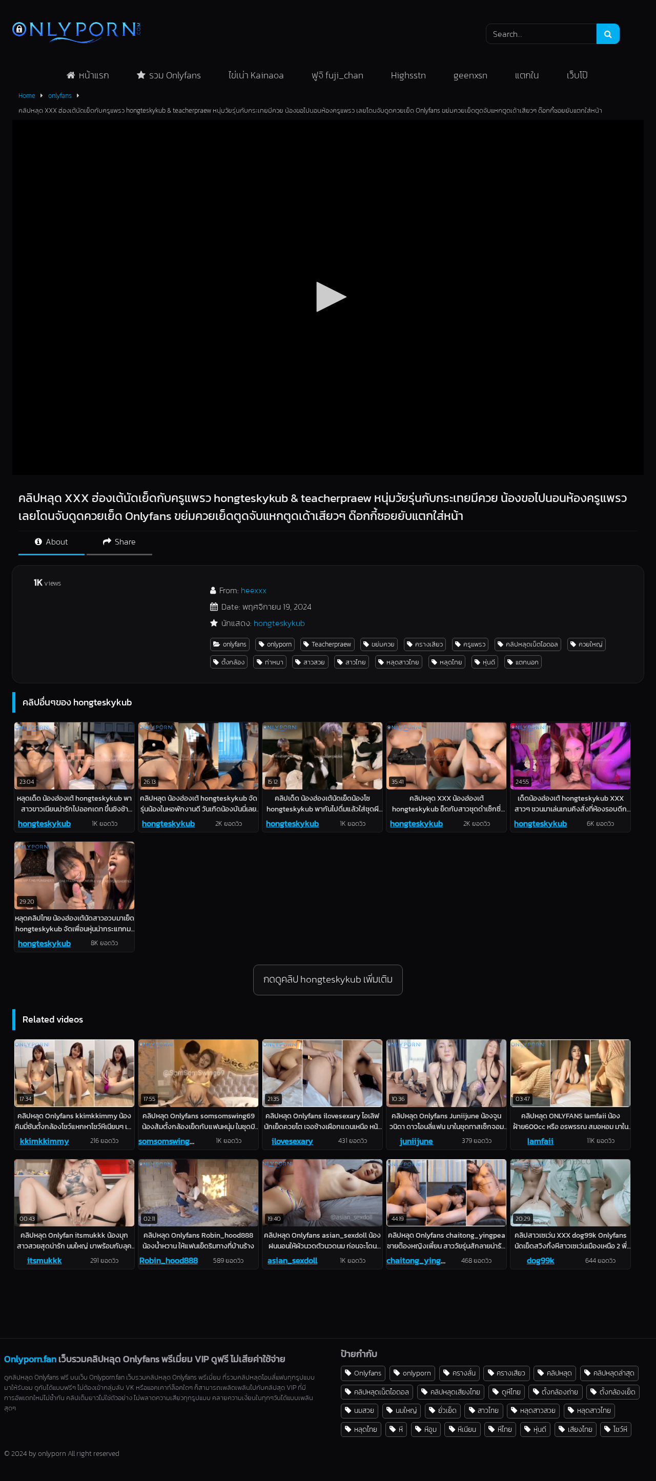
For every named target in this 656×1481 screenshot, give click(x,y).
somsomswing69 (168, 1141)
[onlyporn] (76, 33)
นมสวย (364, 1410)
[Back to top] (624, 1451)
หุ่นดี (489, 662)
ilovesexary (292, 1141)
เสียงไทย (580, 1429)
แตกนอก (527, 662)
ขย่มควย (383, 644)
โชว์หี (620, 1429)
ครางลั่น (464, 1373)
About (56, 541)
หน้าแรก (94, 75)
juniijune (416, 1141)
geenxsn (470, 75)
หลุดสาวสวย (538, 1410)
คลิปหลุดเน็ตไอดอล (532, 644)
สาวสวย (314, 662)
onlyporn (279, 644)
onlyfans (60, 95)
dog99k (541, 1260)
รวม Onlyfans (175, 75)
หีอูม (430, 1429)
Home (26, 95)
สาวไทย (355, 662)
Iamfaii (540, 1141)
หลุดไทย (451, 662)
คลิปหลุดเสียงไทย (455, 1391)
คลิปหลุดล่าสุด (613, 1373)
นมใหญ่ (406, 1410)
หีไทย (505, 1429)
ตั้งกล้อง (232, 662)
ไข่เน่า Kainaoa (256, 75)
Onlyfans (367, 1373)
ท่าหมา (274, 662)
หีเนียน (467, 1429)
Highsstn (408, 75)
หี (401, 1429)
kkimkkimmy (44, 1141)
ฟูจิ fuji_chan (337, 75)
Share (124, 541)
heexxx (253, 590)
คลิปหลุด (559, 1373)
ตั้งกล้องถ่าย (560, 1391)
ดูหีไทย (511, 1391)
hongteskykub (279, 623)
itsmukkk (44, 1260)
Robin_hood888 (168, 1260)
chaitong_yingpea (420, 1260)
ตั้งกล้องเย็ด (618, 1391)
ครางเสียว (429, 644)
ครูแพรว (474, 644)
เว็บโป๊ (577, 75)
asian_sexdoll (292, 1260)
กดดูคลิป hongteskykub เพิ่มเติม (328, 979)
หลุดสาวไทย (402, 662)
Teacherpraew (331, 644)
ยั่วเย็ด (447, 1410)
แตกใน (527, 75)
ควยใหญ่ (591, 644)
